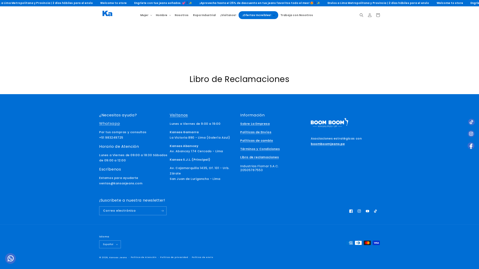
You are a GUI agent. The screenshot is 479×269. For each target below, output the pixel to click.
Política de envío (202, 257)
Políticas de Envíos (255, 132)
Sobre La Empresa (255, 124)
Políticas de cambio (256, 140)
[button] (146, 15)
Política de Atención (144, 257)
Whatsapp (109, 123)
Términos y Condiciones (260, 149)
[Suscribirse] (162, 210)
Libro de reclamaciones (259, 157)
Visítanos (179, 115)
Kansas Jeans (118, 257)
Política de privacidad (174, 257)
